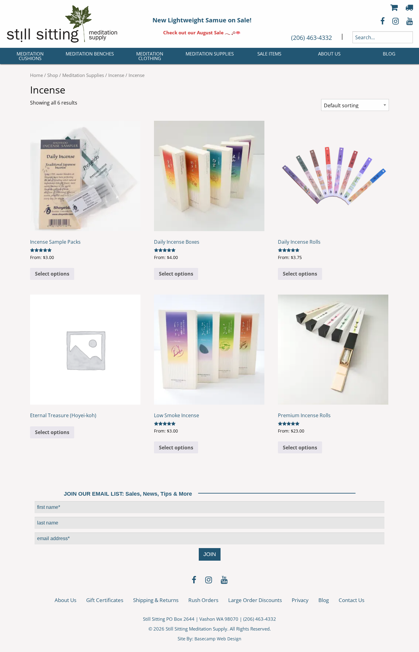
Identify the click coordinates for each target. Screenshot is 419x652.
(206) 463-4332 (311, 37)
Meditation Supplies (210, 54)
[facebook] (194, 580)
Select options (52, 273)
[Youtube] (224, 580)
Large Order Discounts (255, 600)
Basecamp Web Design (217, 639)
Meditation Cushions (30, 56)
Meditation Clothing (149, 56)
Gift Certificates (104, 600)
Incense (116, 75)
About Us (329, 54)
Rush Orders (203, 600)
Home (36, 75)
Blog (389, 54)
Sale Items (269, 54)
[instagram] (208, 580)
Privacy (300, 600)
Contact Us (351, 600)
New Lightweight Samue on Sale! (202, 20)
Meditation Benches (90, 54)
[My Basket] (394, 7)
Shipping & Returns (156, 600)
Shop (52, 75)
